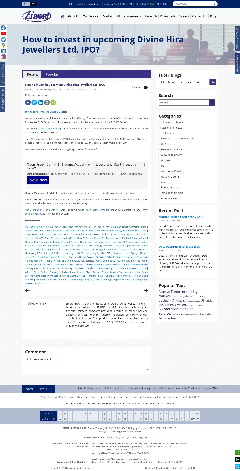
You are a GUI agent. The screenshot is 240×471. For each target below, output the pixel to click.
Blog (213, 16)
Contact (53, 209)
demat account (169, 187)
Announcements (170, 198)
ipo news (165, 160)
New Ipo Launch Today (125, 253)
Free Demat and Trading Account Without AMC (121, 230)
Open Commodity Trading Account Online (118, 260)
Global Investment (129, 16)
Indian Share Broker (72, 272)
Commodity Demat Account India (89, 234)
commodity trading (171, 193)
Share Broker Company (118, 275)
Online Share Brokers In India (130, 268)
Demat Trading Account (48, 249)
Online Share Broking (73, 275)
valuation (166, 317)
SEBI (102, 403)
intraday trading (170, 176)
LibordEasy (35, 213)
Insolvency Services (180, 314)
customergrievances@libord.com (133, 458)
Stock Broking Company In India (113, 279)
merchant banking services (176, 311)
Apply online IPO (34, 209)
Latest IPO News (71, 249)
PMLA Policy (64, 397)
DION (192, 467)
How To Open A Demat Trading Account (98, 238)
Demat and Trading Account (95, 241)
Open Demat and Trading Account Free (75, 226)
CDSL (93, 403)
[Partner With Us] (2, 74)
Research (151, 16)
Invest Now (38, 180)
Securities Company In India (51, 279)
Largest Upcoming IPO (94, 249)
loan (173, 317)
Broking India (95, 275)
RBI (110, 403)
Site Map (108, 397)
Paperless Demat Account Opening (87, 257)
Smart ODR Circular (135, 403)
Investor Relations (166, 397)
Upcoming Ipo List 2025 (98, 253)
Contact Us (199, 16)
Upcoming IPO (129, 249)
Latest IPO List (52, 253)
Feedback (133, 397)
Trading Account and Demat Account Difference (69, 260)
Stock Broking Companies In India (75, 268)
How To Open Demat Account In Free (55, 238)
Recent (32, 74)
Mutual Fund (169, 291)
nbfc (163, 144)
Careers (184, 16)
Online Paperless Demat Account (103, 264)
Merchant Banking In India (78, 230)
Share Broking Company (99, 245)
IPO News (176, 300)
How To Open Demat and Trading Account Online (51, 241)
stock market (167, 133)
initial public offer (50, 128)
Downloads (167, 16)
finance (164, 182)
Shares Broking (104, 268)
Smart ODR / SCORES (189, 397)
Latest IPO (113, 249)
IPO (162, 165)
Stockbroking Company (81, 279)
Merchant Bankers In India (39, 226)
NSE (76, 403)
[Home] (62, 16)
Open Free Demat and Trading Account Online (122, 226)
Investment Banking (172, 171)
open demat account (97, 209)
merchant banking (171, 149)
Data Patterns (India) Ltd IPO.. (180, 247)
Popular (52, 74)
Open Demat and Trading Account (43, 230)
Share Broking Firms (96, 272)
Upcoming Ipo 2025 (72, 253)
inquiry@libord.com (146, 461)
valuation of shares (171, 122)
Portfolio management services (178, 138)
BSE (68, 403)
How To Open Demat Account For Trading (60, 245)
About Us (73, 16)
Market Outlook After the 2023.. (181, 217)
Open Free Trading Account (52, 257)
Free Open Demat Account (69, 264)
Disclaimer (79, 397)
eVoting (152, 403)
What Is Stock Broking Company (42, 272)
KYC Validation (167, 403)
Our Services (91, 16)
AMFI (118, 403)
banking (189, 304)
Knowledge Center (171, 154)
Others (195, 413)
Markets (108, 16)
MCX (84, 403)
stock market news (171, 127)
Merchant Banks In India (133, 238)
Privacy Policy (47, 397)
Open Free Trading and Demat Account (46, 234)
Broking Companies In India (125, 272)
